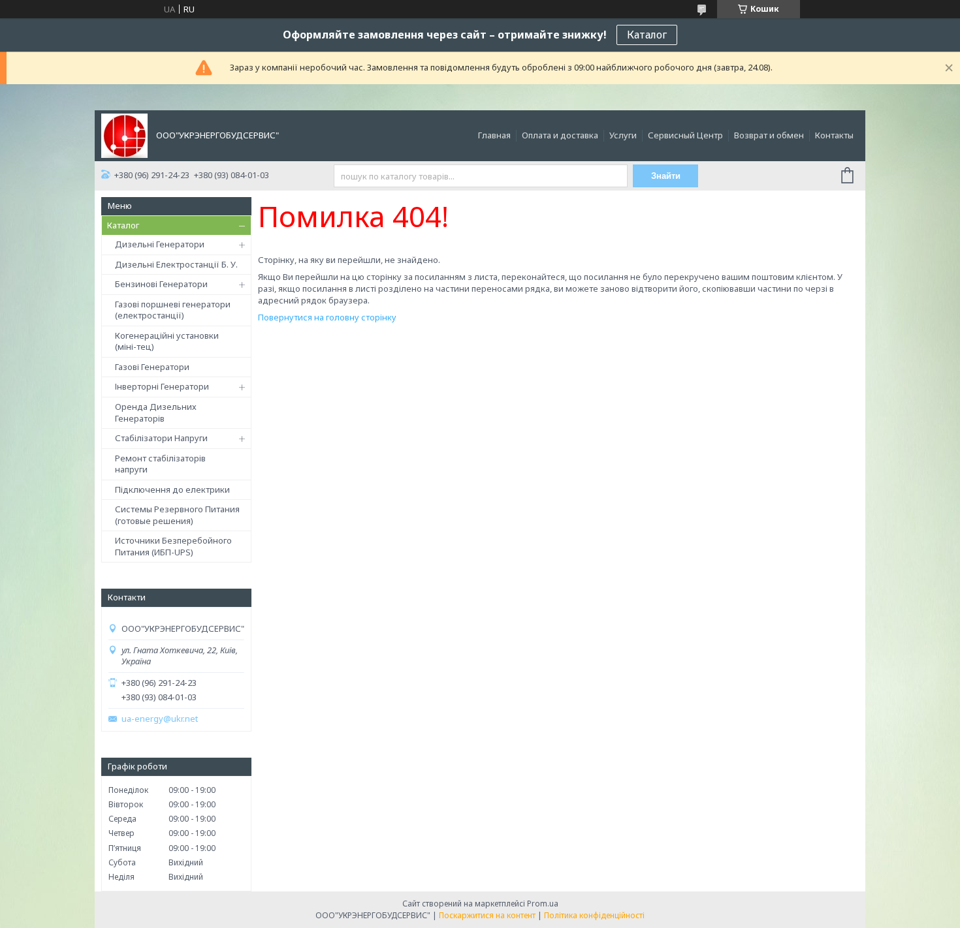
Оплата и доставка (560, 135)
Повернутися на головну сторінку (327, 317)
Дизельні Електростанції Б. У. (176, 264)
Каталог (647, 34)
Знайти (665, 176)
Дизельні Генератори (159, 244)
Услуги (623, 135)
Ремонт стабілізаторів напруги (160, 464)
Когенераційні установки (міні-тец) (167, 341)
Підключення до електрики (172, 489)
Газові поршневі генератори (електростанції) (173, 310)
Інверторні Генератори (162, 386)
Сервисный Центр (685, 135)
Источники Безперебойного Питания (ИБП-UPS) (173, 546)
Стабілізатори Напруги (161, 438)
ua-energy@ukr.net (159, 718)
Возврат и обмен (769, 135)
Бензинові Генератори (161, 284)
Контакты (834, 135)
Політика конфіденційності (594, 915)
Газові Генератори (152, 367)
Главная (494, 135)
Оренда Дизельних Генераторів (156, 412)
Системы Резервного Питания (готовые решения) (177, 515)
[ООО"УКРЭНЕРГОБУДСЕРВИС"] (124, 134)
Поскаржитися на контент (487, 915)
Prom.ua (542, 903)
